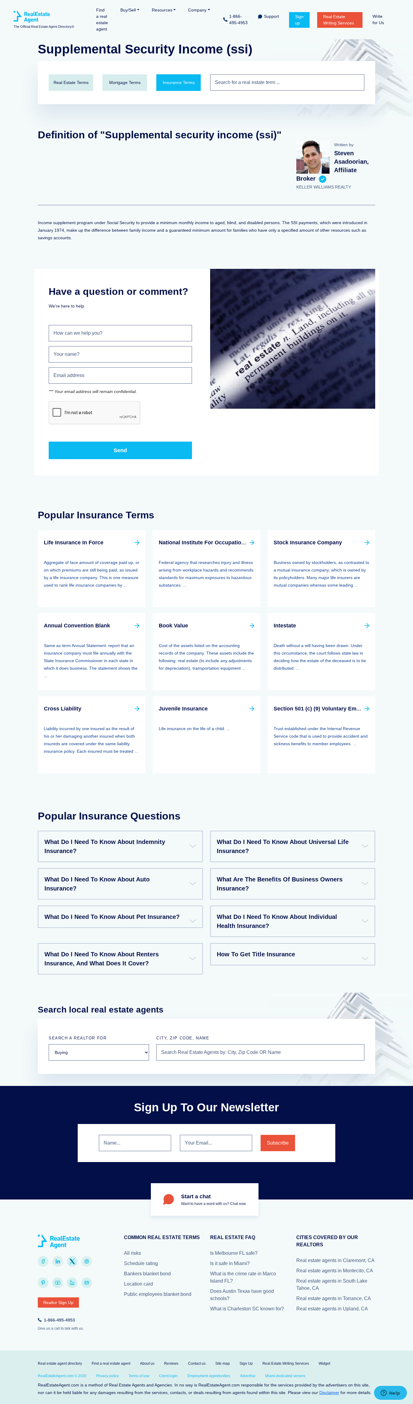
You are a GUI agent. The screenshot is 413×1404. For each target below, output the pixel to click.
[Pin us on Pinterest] (43, 1282)
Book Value (173, 626)
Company (197, 10)
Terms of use (138, 1376)
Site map (222, 1363)
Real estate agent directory (60, 1363)
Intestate (285, 626)
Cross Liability (62, 709)
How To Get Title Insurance (256, 954)
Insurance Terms (179, 82)
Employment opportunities (208, 1376)
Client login (168, 1376)
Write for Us (378, 19)
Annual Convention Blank (77, 626)
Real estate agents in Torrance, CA (333, 1298)
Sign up (299, 19)
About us (147, 1363)
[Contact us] (86, 1282)
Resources (162, 10)
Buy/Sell (128, 10)
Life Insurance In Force (73, 542)
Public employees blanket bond (157, 1294)
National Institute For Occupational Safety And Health (228, 542)
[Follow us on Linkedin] (57, 1261)
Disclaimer (329, 1392)
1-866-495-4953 (238, 19)
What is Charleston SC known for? (247, 1308)
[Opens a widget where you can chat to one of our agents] (390, 1393)
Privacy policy (107, 1376)
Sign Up (246, 1363)
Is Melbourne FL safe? (234, 1253)
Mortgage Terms (125, 82)
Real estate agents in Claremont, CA (335, 1260)
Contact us (197, 1363)
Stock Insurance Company (308, 542)
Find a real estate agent (102, 19)
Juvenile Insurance (183, 709)
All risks (132, 1253)
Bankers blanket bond (147, 1273)
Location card (138, 1283)
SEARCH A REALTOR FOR (77, 1038)
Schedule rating (141, 1263)
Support (271, 16)
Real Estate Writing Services (338, 19)
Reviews (171, 1363)
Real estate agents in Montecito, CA (334, 1270)
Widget (324, 1363)
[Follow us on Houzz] (72, 1282)
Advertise (247, 1376)
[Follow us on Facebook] (43, 1261)
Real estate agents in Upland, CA (332, 1308)
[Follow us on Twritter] (72, 1261)
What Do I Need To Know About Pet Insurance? (112, 916)
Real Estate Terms (71, 82)
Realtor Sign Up (58, 1302)
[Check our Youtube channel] (57, 1282)
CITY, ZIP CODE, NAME (182, 1038)
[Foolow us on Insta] (86, 1261)
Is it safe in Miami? (230, 1263)
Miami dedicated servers (285, 1376)
